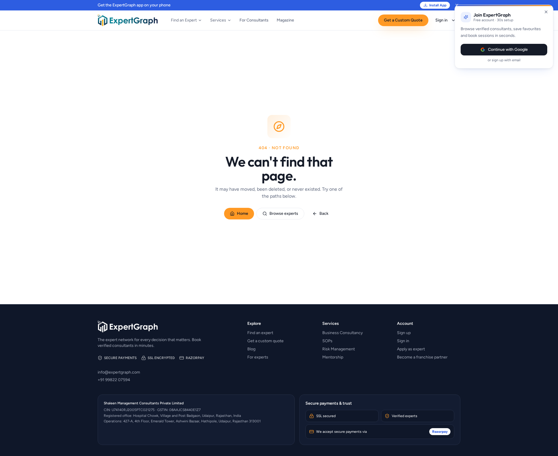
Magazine (285, 20)
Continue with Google (508, 49)
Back (323, 213)
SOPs (327, 340)
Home (242, 213)
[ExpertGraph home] (128, 20)
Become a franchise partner (422, 357)
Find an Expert (184, 20)
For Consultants (254, 20)
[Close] (546, 12)
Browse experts (283, 213)
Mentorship (332, 357)
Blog (251, 349)
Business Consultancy (342, 332)
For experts (257, 357)
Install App (437, 5)
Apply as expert (411, 349)
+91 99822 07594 (114, 379)
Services (218, 20)
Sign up (404, 332)
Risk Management (338, 349)
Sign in (441, 20)
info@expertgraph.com (119, 372)
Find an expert (260, 332)
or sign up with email (504, 60)
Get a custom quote (265, 340)
